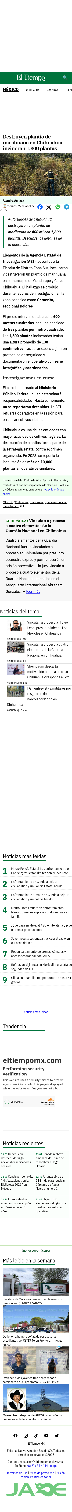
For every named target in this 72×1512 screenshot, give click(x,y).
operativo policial (56, 502)
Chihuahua (21, 502)
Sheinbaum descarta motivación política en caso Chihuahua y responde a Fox (48, 671)
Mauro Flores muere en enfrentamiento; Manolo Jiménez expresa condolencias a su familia (40, 912)
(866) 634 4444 (37, 1466)
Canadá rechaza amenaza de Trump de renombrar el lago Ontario (50, 1160)
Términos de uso (17, 1473)
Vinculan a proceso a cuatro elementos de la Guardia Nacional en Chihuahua (36, 525)
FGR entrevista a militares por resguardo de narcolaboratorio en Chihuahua (39, 696)
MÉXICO (11, 89)
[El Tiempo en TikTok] (39, 1436)
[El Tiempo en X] (57, 1436)
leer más (33, 591)
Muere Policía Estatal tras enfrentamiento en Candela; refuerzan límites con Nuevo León (40, 870)
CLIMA (46, 1250)
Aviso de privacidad (42, 1473)
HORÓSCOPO (30, 1250)
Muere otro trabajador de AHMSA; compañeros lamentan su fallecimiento (32, 1417)
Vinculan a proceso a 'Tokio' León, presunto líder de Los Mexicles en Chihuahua (48, 627)
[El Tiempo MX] (30, 81)
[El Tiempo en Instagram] (28, 1436)
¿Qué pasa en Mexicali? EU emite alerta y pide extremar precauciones (41, 927)
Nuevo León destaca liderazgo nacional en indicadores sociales (16, 1160)
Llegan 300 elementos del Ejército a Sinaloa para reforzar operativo (51, 1205)
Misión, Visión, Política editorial (43, 1475)
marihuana (37, 502)
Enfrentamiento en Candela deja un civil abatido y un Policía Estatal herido (37, 883)
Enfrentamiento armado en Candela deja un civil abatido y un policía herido (40, 896)
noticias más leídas (36, 1012)
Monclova (52, 90)
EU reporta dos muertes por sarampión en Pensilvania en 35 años (16, 1205)
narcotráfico (10, 506)
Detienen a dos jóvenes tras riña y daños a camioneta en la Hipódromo (31, 1380)
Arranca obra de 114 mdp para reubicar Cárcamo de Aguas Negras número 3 (50, 1182)
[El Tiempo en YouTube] (49, 1436)
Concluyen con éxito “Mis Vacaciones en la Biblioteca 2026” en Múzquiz (17, 1182)
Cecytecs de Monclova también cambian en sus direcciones (33, 1301)
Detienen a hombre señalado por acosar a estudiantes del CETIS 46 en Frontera (32, 1340)
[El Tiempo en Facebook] (18, 1436)
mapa (53, 1466)
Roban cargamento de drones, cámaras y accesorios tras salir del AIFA (38, 953)
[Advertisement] (36, 36)
